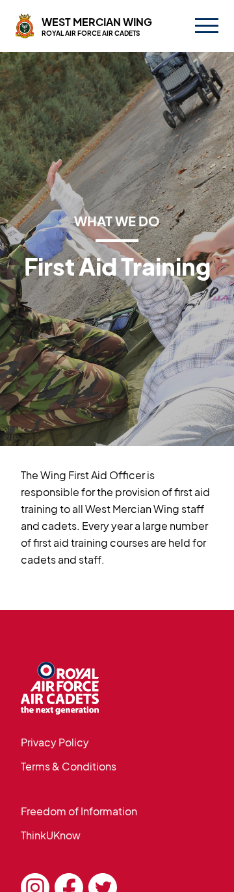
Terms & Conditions (68, 766)
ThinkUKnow (51, 835)
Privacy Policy (55, 742)
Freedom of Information (79, 811)
